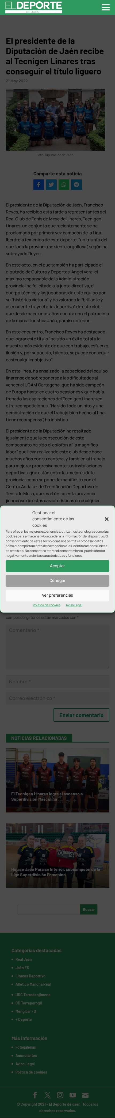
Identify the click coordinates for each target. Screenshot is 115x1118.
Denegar (57, 581)
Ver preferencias (57, 595)
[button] (106, 519)
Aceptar (57, 566)
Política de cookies (46, 605)
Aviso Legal (74, 605)
